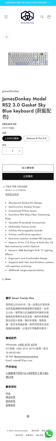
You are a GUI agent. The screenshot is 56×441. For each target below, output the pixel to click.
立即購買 (28, 176)
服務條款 (10, 405)
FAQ (8, 393)
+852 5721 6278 (27, 344)
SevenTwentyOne (21, 431)
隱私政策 (39, 435)
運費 (12, 128)
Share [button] (8, 279)
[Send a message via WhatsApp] (49, 434)
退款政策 (10, 401)
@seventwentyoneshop (26, 356)
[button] (6, 17)
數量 (4, 145)
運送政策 (10, 397)
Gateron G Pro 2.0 (36, 138)
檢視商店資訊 (12, 194)
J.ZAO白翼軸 (12, 138)
